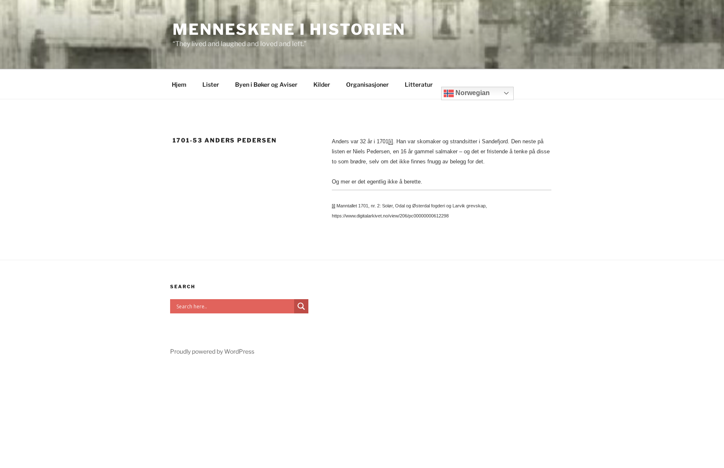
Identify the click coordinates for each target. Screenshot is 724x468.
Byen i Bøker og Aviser (266, 84)
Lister (210, 84)
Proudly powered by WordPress (212, 351)
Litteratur (419, 84)
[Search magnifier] (301, 306)
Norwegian (472, 92)
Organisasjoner (367, 84)
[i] (390, 141)
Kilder (321, 84)
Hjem (179, 84)
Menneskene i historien (289, 29)
